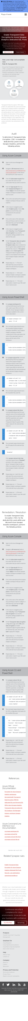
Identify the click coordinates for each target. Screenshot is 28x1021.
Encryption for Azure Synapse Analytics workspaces (13, 793)
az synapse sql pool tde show (13, 837)
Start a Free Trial (8, 52)
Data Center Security (8, 949)
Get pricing (20, 923)
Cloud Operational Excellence (11, 945)
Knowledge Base (6, 27)
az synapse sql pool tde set (12, 839)
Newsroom (6, 966)
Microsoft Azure (15, 27)
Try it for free (8, 923)
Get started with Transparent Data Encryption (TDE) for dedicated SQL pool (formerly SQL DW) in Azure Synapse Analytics (14, 801)
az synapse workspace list (12, 831)
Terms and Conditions (8, 972)
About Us (5, 962)
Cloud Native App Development (11, 947)
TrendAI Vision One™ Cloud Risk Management (15, 8)
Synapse (22, 27)
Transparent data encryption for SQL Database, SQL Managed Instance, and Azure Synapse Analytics (13, 812)
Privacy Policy (6, 974)
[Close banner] (27, 1)
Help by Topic (6, 954)
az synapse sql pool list (11, 834)
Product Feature (20, 52)
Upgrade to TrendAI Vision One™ (15, 10)
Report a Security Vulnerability (11, 976)
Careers (5, 964)
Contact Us (6, 956)
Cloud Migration (7, 943)
